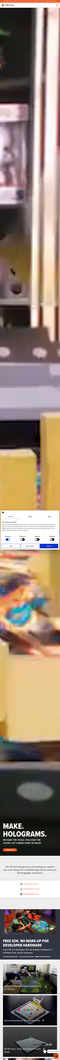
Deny (11, 546)
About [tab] (49, 516)
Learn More (10, 850)
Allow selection (30, 546)
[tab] (10, 956)
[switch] (22, 539)
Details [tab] (30, 516)
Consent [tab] (10, 516)
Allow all (49, 546)
